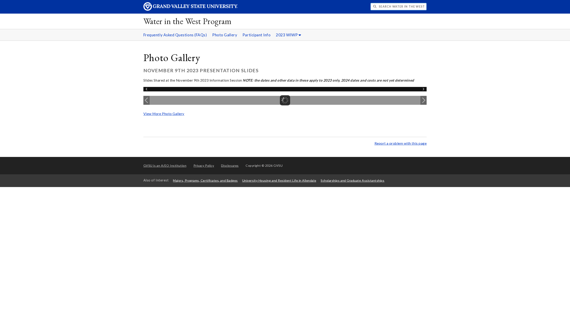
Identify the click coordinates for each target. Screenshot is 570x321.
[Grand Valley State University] (190, 9)
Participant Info (256, 35)
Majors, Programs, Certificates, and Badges (205, 180)
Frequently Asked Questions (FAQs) (175, 35)
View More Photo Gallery (163, 114)
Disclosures (230, 165)
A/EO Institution (165, 165)
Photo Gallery (224, 35)
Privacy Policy (203, 165)
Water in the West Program (187, 21)
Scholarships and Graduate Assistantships (352, 180)
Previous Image (146, 100)
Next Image (423, 100)
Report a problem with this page (401, 143)
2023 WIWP (287, 35)
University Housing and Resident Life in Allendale (279, 180)
